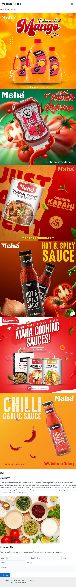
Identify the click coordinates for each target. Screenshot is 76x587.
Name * (2, 558)
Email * (33, 558)
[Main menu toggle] (72, 4)
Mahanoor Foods (11, 3)
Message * (29, 563)
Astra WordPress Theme (18, 583)
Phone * (64, 558)
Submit (5, 575)
